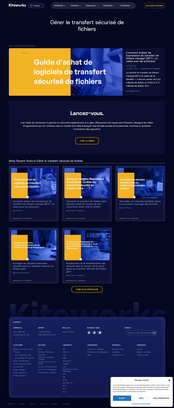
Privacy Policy (65, 404)
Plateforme (58, 5)
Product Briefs (118, 355)
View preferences (161, 398)
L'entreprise (125, 5)
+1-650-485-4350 (44, 332)
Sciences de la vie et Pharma (46, 363)
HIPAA (65, 380)
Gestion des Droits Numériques (70, 370)
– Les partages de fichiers (24, 358)
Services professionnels (47, 367)
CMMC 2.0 (66, 352)
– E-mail (16, 352)
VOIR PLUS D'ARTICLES (87, 289)
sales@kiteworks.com (21, 335)
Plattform (13, 404)
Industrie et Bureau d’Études (46, 358)
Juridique (41, 355)
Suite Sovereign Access (22, 364)
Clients (140, 349)
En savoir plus (132, 91)
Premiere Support (20, 375)
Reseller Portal (68, 332)
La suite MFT (18, 367)
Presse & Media (142, 355)
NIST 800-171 (68, 383)
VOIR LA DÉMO (87, 140)
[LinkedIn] (89, 332)
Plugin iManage (19, 370)
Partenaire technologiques (97, 352)
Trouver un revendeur (95, 349)
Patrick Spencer (22, 272)
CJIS (64, 355)
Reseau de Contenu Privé (22, 349)
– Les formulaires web (22, 355)
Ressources (91, 5)
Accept (122, 398)
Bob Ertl (132, 65)
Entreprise (54, 404)
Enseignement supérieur (47, 372)
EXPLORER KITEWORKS (154, 5)
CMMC (89, 355)
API (64, 349)
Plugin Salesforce (20, 373)
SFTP (64, 389)
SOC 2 (65, 392)
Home (10, 46)
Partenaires (107, 5)
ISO (64, 377)
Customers (116, 352)
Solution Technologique (47, 369)
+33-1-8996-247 (19, 332)
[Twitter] (100, 332)
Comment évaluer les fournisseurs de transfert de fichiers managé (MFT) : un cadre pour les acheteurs (142, 57)
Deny (141, 398)
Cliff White (127, 208)
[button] (169, 380)
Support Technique (144, 352)
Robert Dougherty (77, 210)
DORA (64, 358)
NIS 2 (65, 386)
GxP (64, 374)
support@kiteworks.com (46, 335)
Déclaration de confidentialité (141, 404)
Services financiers (46, 352)
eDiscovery (67, 361)
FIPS (64, 367)
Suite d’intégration (21, 361)
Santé (40, 349)
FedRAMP (66, 364)
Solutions (74, 5)
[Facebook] (94, 332)
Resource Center (118, 349)
